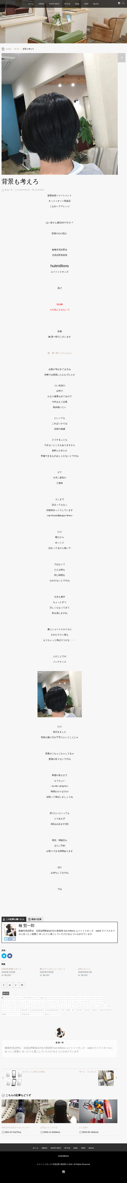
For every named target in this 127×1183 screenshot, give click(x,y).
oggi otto (43, 998)
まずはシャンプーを (48, 1128)
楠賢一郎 (70, 1010)
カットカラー (52, 1002)
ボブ (83, 1006)
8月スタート (84, 969)
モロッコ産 (105, 1006)
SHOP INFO (54, 4)
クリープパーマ (96, 1002)
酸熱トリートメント (11, 1014)
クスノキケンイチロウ (78, 1002)
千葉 (62, 1010)
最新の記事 (36, 919)
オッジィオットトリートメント (31, 1002)
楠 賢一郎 (9, 190)
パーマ (76, 1006)
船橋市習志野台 (106, 1010)
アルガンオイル (56, 998)
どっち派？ (83, 1128)
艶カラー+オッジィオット (53, 969)
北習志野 (23, 1010)
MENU (41, 4)
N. (37, 998)
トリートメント (64, 1006)
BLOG (96, 4)
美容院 (87, 1010)
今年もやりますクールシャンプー (16, 1128)
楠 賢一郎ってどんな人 (60, 353)
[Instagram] (14, 939)
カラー (63, 1002)
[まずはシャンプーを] (59, 1111)
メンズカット (92, 1006)
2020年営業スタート (12, 969)
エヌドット (69, 998)
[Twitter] (6, 939)
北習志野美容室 (36, 1010)
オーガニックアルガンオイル (89, 998)
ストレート (24, 1006)
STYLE (67, 4)
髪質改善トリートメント (32, 1014)
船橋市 (95, 1010)
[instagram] (119, 3)
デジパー (51, 1006)
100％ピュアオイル (13, 998)
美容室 (79, 1010)
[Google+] (16, 985)
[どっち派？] (98, 1111)
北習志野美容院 (51, 1010)
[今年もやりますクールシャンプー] (21, 1111)
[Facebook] (10, 939)
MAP (86, 4)
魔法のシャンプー (52, 1014)
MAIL (77, 4)
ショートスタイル (10, 1006)
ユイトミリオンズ (10, 1010)
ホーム (31, 4)
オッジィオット (9, 1002)
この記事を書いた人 (15, 919)
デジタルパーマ (38, 1006)
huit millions (28, 998)
